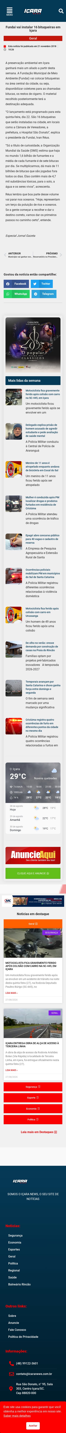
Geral (33, 38)
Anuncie (13, 1323)
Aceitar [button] (33, 1425)
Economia (14, 1242)
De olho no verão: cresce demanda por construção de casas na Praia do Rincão (42, 646)
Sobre (12, 1316)
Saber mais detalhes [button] (17, 1416)
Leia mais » (12, 993)
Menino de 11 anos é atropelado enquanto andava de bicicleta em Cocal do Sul (42, 466)
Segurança (15, 1235)
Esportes (14, 1249)
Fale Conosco (17, 1330)
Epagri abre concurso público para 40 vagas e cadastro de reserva (42, 539)
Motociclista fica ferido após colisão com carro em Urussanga (42, 612)
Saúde (12, 1277)
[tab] (33, 924)
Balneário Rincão (19, 1284)
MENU (9, 15)
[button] (61, 11)
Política (13, 1263)
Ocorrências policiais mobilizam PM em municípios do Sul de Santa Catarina (43, 573)
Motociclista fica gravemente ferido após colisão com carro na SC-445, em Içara (43, 394)
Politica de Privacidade (23, 1337)
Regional (14, 1270)
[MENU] (9, 10)
